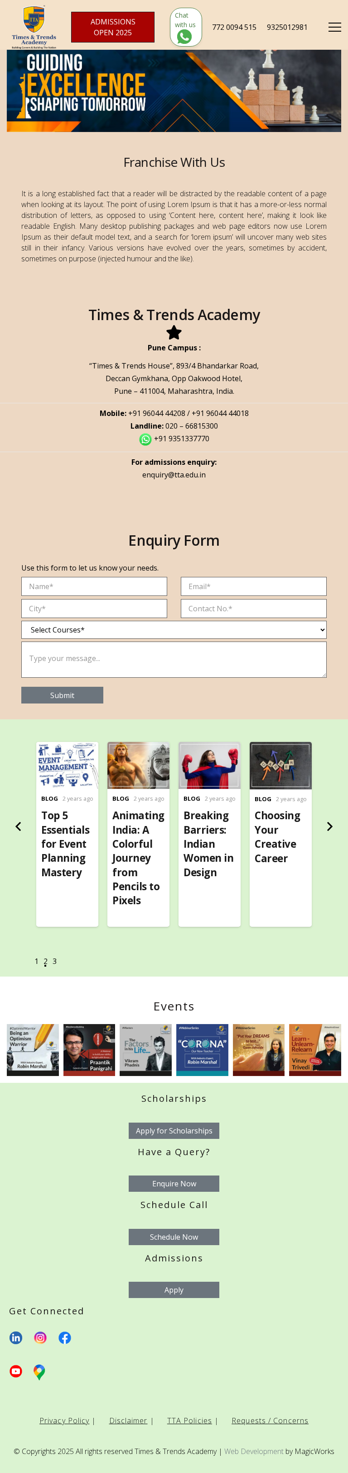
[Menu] (335, 27)
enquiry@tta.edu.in (174, 475)
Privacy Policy (64, 1421)
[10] (89, 1050)
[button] (36, 963)
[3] (315, 1050)
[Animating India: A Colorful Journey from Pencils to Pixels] (138, 748)
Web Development (254, 1451)
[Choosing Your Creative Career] (281, 748)
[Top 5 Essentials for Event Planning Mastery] (67, 748)
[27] (202, 1050)
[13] (146, 1050)
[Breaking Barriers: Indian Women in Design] (210, 748)
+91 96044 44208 (156, 413)
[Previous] (19, 826)
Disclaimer (128, 1421)
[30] (33, 1050)
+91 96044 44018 (220, 413)
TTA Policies (189, 1421)
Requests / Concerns (270, 1421)
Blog (49, 798)
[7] (259, 1050)
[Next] (329, 826)
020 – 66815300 (191, 426)
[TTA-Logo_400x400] (34, 27)
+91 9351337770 (181, 439)
